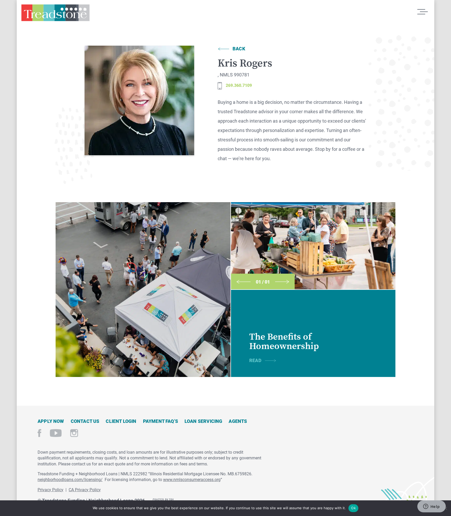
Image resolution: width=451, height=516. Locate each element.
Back (239, 48)
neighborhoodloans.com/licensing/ (70, 479)
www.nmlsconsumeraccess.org (192, 479)
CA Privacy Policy (85, 489)
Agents (238, 421)
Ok (353, 508)
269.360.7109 (239, 85)
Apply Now (51, 421)
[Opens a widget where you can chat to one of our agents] (431, 506)
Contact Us (85, 421)
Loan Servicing (203, 421)
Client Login (121, 421)
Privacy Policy (50, 489)
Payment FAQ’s (160, 421)
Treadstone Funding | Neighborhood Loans (55, 15)
